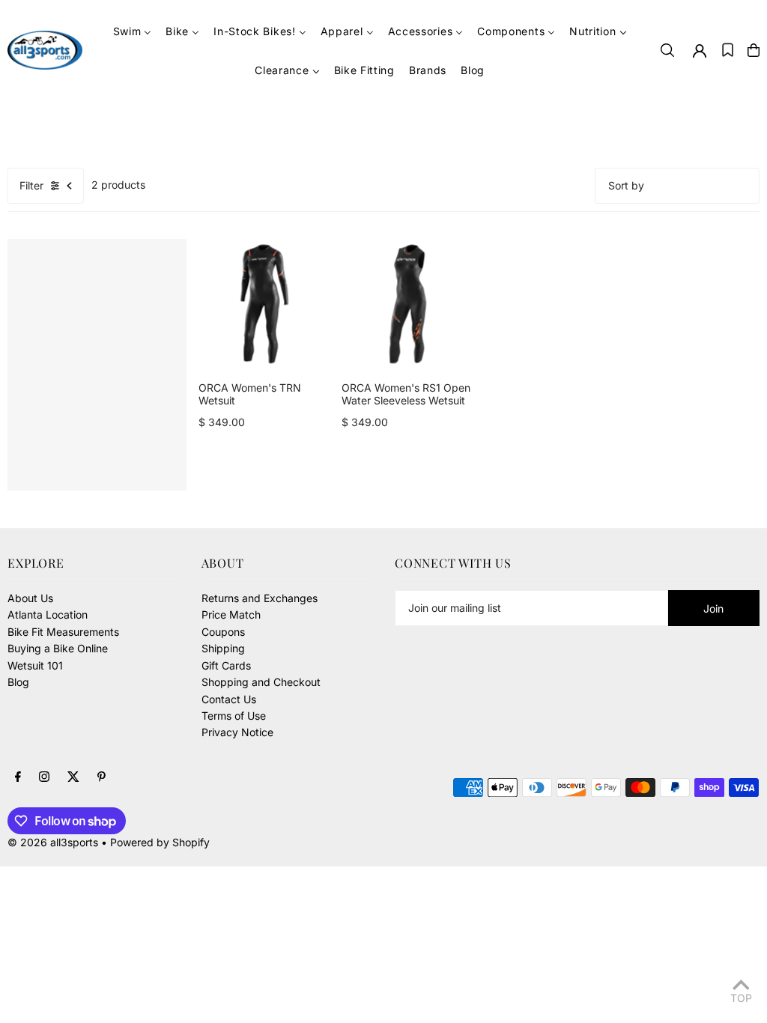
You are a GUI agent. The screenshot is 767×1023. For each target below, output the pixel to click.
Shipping (223, 648)
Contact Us (228, 699)
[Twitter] (73, 777)
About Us (30, 598)
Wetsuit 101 (35, 665)
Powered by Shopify (160, 842)
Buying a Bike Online (57, 648)
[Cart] (754, 50)
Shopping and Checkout (261, 682)
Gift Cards (226, 665)
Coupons (223, 631)
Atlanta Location (47, 614)
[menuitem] (133, 31)
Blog (18, 682)
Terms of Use (233, 715)
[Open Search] (667, 50)
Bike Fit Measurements (63, 631)
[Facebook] (18, 777)
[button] (727, 50)
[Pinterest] (101, 777)
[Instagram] (44, 777)
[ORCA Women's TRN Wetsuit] (264, 304)
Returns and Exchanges (259, 598)
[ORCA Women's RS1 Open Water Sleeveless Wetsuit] (407, 304)
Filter (31, 185)
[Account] (699, 51)
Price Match (231, 614)
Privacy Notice (237, 732)
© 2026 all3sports (52, 842)
